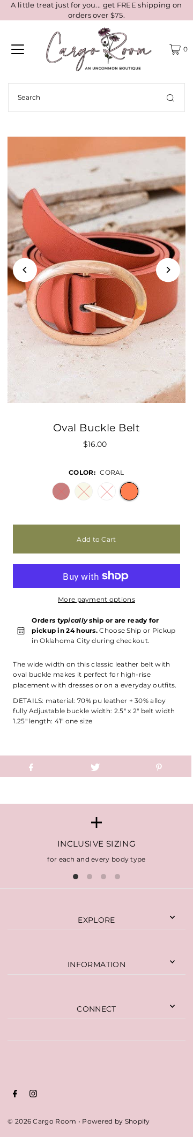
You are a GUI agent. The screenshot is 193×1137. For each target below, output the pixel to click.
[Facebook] (15, 1095)
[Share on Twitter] (95, 766)
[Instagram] (33, 1095)
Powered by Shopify (116, 1121)
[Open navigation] (17, 49)
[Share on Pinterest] (159, 766)
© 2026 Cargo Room (42, 1121)
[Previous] (25, 270)
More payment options (96, 599)
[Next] (168, 270)
